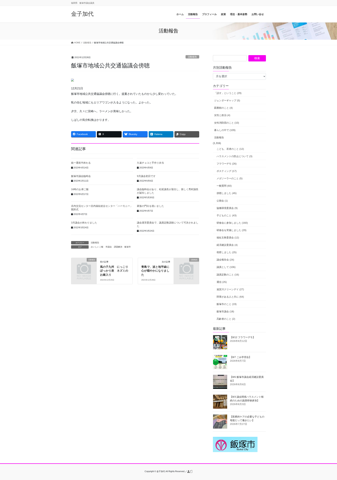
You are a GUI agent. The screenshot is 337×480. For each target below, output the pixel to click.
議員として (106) (226, 267)
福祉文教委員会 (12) (228, 237)
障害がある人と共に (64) (230, 296)
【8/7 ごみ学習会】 (240, 357)
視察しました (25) (227, 252)
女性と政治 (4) (222, 115)
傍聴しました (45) (227, 193)
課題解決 (118, 247)
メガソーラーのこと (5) (230, 178)
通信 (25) (222, 282)
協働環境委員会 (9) (227, 208)
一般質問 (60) (224, 185)
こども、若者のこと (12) (230, 148)
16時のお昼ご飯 (80, 189)
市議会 (108, 247)
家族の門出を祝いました (150, 206)
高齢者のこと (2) (226, 318)
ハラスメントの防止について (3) (234, 156)
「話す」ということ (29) (228, 93)
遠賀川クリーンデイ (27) (230, 289)
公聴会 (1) (222, 200)
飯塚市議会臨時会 (81, 176)
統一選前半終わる (81, 162)
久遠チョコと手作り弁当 (150, 162)
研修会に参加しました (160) (232, 222)
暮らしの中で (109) (225, 130)
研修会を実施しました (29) (231, 230)
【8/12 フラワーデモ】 (242, 337)
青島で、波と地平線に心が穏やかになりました (155, 270)
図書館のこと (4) (223, 107)
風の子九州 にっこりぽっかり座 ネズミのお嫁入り (114, 270)
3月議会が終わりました (84, 222)
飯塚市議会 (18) (225, 311)
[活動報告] (84, 265)
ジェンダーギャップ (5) (227, 100)
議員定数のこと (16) (228, 274)
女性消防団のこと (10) (226, 122)
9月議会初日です (146, 176)
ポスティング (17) (227, 171)
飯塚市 (127, 247)
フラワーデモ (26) (227, 163)
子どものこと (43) (227, 215)
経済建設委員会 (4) (227, 245)
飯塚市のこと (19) (227, 304)
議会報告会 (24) (225, 259)
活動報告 (192, 56)
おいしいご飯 (97, 247)
